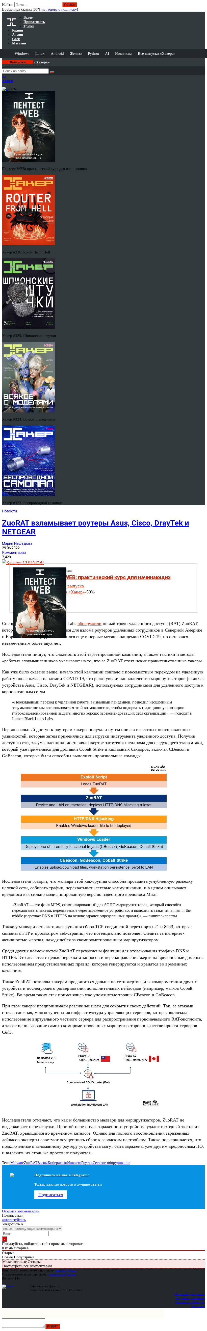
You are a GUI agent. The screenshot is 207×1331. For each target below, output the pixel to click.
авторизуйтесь (14, 1220)
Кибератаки (57, 1163)
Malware (17, 1163)
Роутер (87, 1163)
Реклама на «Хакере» (190, 1302)
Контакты (198, 1306)
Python (93, 53)
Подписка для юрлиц (190, 1298)
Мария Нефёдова (17, 543)
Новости (9, 511)
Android (57, 53)
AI (107, 53)
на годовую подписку (59, 9)
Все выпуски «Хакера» (157, 53)
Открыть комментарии (20, 1211)
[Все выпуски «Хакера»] (2, 60)
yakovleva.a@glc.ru (62, 1274)
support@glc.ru (65, 1270)
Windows (22, 53)
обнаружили (89, 623)
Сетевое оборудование (111, 1163)
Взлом (42, 1163)
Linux (40, 53)
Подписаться (50, 1194)
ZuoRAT (30, 1163)
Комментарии (14, 552)
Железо (76, 53)
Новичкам (123, 53)
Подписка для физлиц (190, 1294)
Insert (52, 1326)
